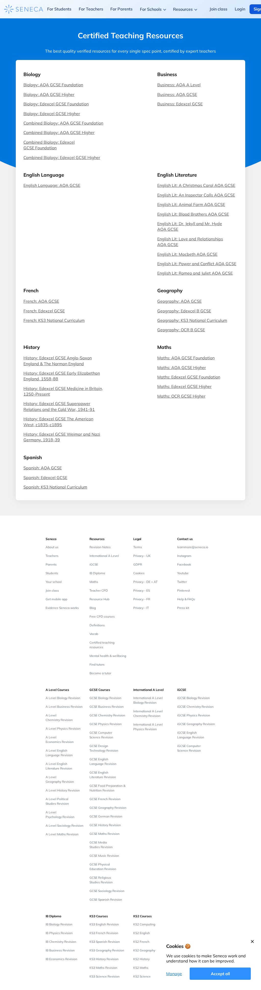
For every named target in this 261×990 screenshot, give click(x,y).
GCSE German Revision (105, 816)
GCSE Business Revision (106, 706)
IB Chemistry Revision (61, 942)
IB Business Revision (60, 950)
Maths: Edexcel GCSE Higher (184, 386)
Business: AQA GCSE (177, 94)
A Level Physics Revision (63, 728)
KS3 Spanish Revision (104, 942)
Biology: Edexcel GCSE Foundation (56, 103)
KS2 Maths (140, 968)
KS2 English (141, 933)
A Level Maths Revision (62, 834)
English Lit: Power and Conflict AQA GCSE (196, 263)
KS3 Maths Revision (103, 968)
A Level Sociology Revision (64, 825)
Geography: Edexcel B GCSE (184, 310)
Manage (174, 973)
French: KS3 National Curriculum (54, 320)
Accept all (220, 973)
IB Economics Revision (61, 959)
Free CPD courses (102, 616)
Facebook (184, 564)
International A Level (104, 556)
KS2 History (141, 959)
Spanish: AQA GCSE (42, 467)
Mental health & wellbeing (107, 656)
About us (52, 547)
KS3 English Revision (104, 924)
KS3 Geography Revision (106, 950)
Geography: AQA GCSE (179, 301)
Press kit (183, 608)
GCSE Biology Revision (105, 698)
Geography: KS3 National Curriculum (192, 320)
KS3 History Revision (104, 959)
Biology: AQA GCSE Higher (48, 94)
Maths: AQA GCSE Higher (181, 367)
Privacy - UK (142, 556)
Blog (92, 608)
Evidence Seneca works (62, 608)
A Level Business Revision (64, 706)
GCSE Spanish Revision (105, 899)
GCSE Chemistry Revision (107, 715)
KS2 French (141, 942)
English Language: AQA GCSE (51, 185)
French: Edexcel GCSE (44, 310)
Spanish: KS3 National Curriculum (55, 487)
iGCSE (93, 564)
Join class (52, 590)
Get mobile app (56, 599)
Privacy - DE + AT (145, 582)
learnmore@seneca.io (192, 547)
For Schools (151, 9)
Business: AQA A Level (179, 84)
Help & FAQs (186, 599)
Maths (93, 582)
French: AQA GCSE (41, 301)
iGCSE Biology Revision (193, 698)
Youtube (183, 573)
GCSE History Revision (105, 825)
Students (52, 573)
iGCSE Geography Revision (196, 724)
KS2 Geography (144, 950)
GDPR (137, 564)
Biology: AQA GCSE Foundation (53, 84)
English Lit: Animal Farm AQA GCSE (191, 204)
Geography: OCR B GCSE (181, 329)
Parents (51, 564)
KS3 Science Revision (104, 976)
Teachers (52, 556)
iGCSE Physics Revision (193, 715)
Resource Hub (99, 599)
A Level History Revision (63, 790)
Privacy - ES (141, 590)
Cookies (139, 573)
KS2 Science (142, 976)
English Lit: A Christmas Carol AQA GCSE (196, 185)
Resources (183, 9)
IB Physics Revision (59, 933)
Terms (137, 547)
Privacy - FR (141, 599)
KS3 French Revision (103, 933)
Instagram (184, 556)
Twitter (182, 582)
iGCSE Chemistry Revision (195, 706)
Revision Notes (100, 547)
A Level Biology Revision (63, 698)
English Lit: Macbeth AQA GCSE (187, 254)
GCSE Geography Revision (107, 808)
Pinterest (183, 590)
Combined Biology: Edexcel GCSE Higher (61, 157)
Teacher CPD (98, 590)
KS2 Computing (144, 924)
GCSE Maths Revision (104, 834)
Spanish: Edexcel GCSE (45, 477)
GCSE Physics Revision (105, 724)
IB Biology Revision (59, 924)
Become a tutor (100, 673)
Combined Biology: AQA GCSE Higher (59, 132)
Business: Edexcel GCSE (180, 103)
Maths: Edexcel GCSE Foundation (188, 377)
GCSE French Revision (105, 799)
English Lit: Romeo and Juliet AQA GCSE (195, 273)
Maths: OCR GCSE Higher (181, 396)
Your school (54, 582)
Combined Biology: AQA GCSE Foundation (63, 123)
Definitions (97, 625)
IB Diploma (97, 573)
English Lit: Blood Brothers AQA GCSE (193, 214)
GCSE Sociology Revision (106, 891)
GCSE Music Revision (104, 856)
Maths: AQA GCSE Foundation (186, 357)
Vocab (93, 634)
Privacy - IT (141, 608)
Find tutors (97, 664)
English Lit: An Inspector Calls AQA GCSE (196, 195)
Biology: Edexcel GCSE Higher (51, 113)
